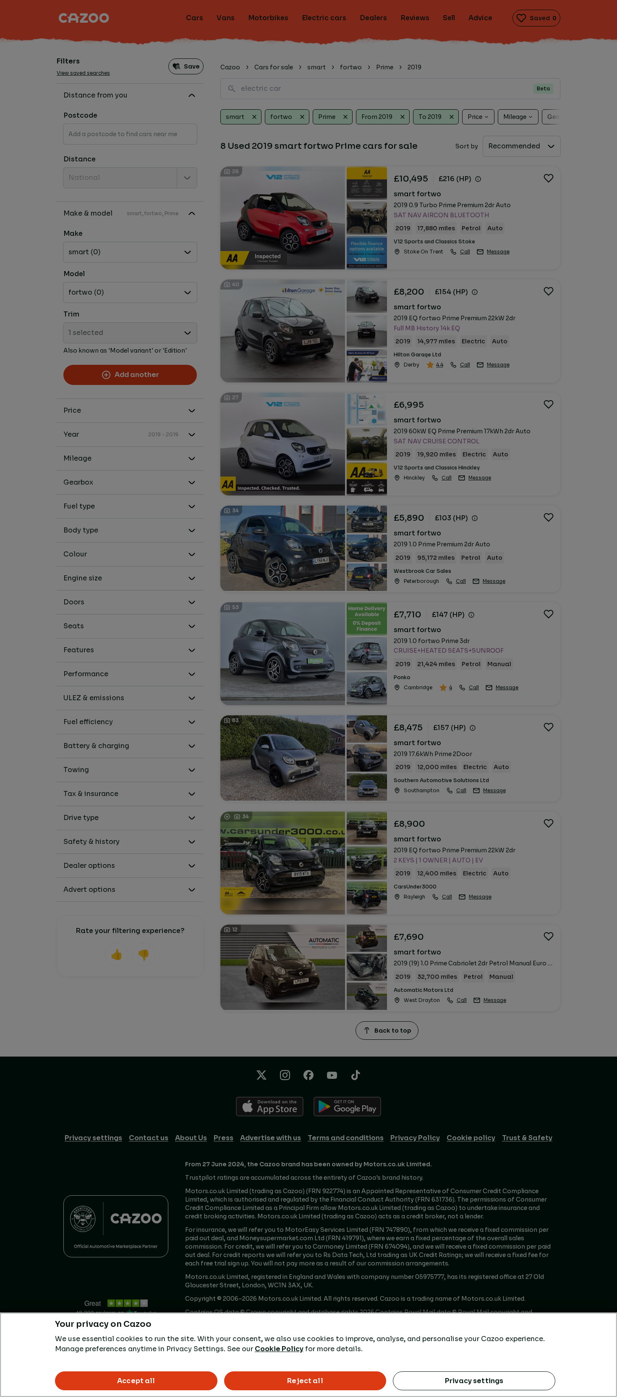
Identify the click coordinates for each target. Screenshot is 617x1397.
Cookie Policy (279, 1348)
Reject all (305, 1380)
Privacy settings (474, 1380)
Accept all (136, 1380)
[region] (308, 1355)
